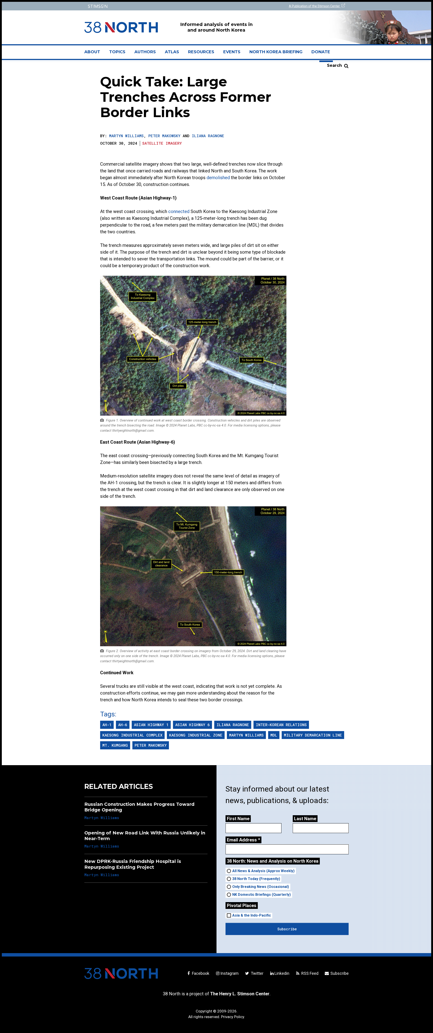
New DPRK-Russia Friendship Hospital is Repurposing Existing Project (132, 864)
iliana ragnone (232, 724)
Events (231, 51)
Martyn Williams (126, 135)
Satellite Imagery (162, 143)
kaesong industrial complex (132, 735)
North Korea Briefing (275, 51)
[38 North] (121, 973)
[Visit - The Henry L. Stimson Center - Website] (149, 6)
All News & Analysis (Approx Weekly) (263, 871)
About (94, 53)
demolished (218, 177)
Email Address (243, 840)
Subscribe (339, 973)
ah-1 (106, 724)
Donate (320, 51)
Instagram (229, 973)
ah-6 (122, 724)
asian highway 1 (151, 724)
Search (334, 65)
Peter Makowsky (164, 135)
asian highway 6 (192, 724)
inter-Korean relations (281, 724)
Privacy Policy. (233, 1016)
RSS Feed (309, 973)
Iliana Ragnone (208, 135)
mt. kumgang (115, 745)
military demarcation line (313, 735)
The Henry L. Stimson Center (239, 993)
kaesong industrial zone (195, 735)
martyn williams (246, 735)
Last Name (305, 818)
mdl (273, 735)
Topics (117, 51)
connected (178, 211)
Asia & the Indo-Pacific (251, 915)
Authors (145, 51)
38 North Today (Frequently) (256, 879)
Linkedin (281, 973)
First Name (238, 818)
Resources (201, 51)
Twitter (256, 973)
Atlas (172, 51)
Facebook (200, 973)
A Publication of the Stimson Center (315, 6)
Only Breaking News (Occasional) (260, 887)
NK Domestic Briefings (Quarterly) (261, 894)
